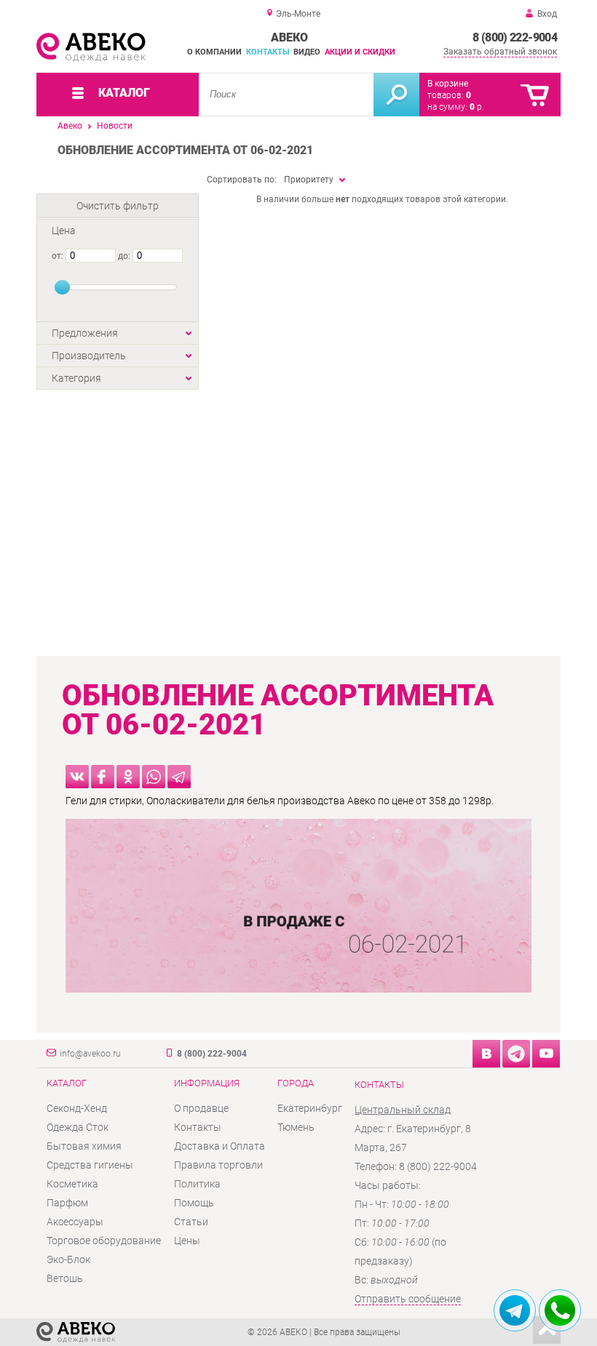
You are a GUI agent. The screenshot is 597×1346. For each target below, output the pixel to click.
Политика (197, 1184)
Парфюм (67, 1203)
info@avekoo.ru (90, 1054)
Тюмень (296, 1127)
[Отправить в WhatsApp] (153, 776)
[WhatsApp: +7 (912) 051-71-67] (560, 1310)
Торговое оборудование (104, 1240)
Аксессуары (75, 1221)
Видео (306, 52)
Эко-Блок (68, 1259)
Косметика (72, 1184)
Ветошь (65, 1278)
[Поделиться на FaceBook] (102, 776)
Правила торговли (218, 1165)
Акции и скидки (360, 52)
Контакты (268, 52)
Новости (115, 126)
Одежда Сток (77, 1127)
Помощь (194, 1203)
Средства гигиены (90, 1165)
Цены (187, 1240)
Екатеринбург (309, 1108)
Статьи (191, 1221)
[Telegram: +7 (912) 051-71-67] (515, 1310)
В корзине (447, 84)
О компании (214, 52)
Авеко (70, 126)
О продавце (201, 1108)
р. (477, 107)
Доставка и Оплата (219, 1146)
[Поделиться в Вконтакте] (77, 776)
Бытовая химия (84, 1146)
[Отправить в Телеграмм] (179, 776)
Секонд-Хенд (77, 1108)
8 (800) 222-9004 (515, 37)
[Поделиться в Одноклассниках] (128, 776)
